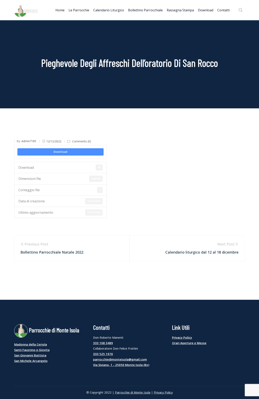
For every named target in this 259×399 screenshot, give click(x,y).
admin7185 (28, 141)
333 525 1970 (103, 354)
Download (205, 10)
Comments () (81, 141)
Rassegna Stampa (180, 10)
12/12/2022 (53, 141)
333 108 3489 (103, 343)
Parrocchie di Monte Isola (132, 392)
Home (60, 10)
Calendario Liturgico (108, 10)
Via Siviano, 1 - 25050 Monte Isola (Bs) (121, 365)
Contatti (223, 10)
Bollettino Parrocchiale (145, 10)
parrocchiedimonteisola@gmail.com (120, 359)
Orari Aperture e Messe (189, 343)
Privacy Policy (182, 337)
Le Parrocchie (79, 10)
